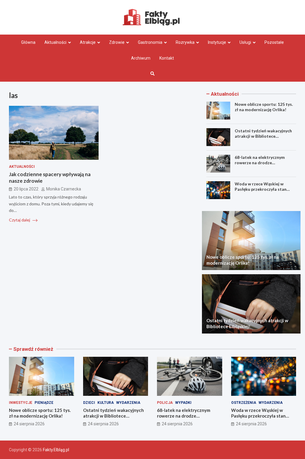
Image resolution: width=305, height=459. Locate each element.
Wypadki (183, 403)
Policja (165, 403)
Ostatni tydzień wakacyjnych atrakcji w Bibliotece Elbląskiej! (263, 136)
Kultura (105, 403)
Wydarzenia (128, 403)
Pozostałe (274, 42)
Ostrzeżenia (243, 403)
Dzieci (89, 403)
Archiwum (140, 58)
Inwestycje (20, 403)
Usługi (245, 42)
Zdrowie (117, 42)
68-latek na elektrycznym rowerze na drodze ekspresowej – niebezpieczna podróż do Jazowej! (263, 165)
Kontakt (166, 58)
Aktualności (55, 42)
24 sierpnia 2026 (29, 423)
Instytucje (217, 42)
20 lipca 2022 (26, 189)
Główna (28, 42)
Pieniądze (44, 403)
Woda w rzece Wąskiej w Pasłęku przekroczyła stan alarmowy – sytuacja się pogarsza (261, 192)
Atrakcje (88, 42)
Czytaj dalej (20, 219)
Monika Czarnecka (63, 189)
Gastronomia (150, 42)
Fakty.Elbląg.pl (56, 449)
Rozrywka (185, 42)
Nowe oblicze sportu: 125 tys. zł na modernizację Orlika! (264, 107)
